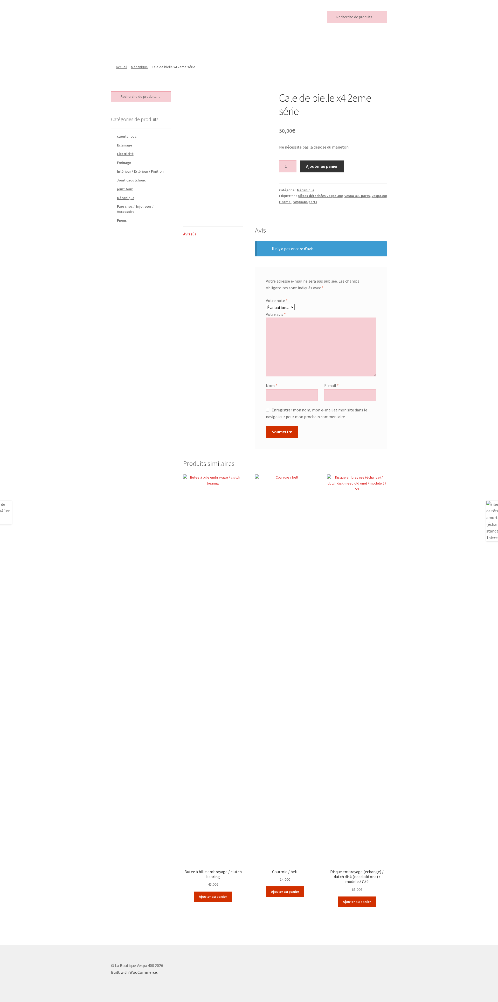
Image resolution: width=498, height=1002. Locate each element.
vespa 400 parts (357, 195)
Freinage (124, 162)
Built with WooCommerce (134, 972)
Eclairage (124, 145)
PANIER (199, 45)
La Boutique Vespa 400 (149, 16)
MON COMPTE (163, 45)
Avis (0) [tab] (189, 233)
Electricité (125, 153)
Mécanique (139, 67)
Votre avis (276, 314)
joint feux (125, 189)
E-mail (331, 385)
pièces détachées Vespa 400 (320, 195)
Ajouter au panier (322, 166)
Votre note (277, 300)
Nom (271, 385)
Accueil (121, 67)
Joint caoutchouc (131, 180)
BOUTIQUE (124, 45)
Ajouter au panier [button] (213, 896)
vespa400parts (305, 201)
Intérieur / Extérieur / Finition (140, 171)
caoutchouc (126, 136)
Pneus (122, 220)
